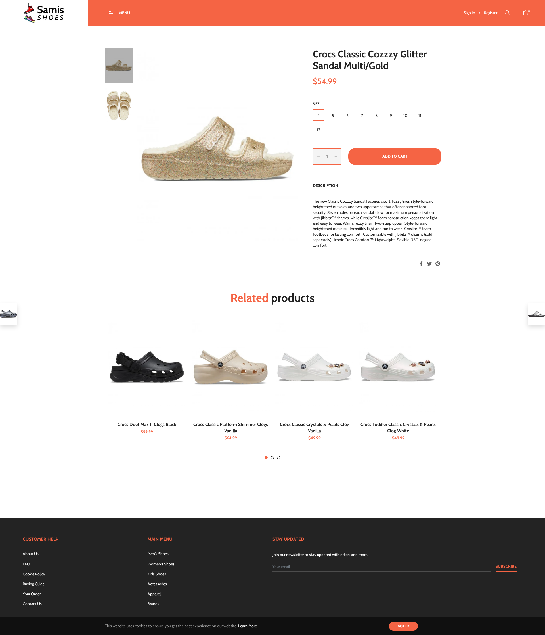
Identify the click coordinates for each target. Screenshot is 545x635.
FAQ (26, 564)
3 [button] (278, 457)
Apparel (154, 593)
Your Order (32, 593)
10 (405, 115)
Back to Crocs (276, 493)
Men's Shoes (158, 553)
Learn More (247, 625)
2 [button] (272, 457)
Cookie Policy (34, 573)
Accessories (157, 583)
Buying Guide (34, 583)
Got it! (403, 626)
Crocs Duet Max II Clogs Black (147, 424)
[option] (147, 385)
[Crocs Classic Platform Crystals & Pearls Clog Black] (8, 314)
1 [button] (266, 457)
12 (318, 129)
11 (419, 115)
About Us (31, 553)
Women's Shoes (161, 564)
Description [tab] (325, 185)
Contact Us (32, 603)
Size (316, 103)
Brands (153, 603)
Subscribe (506, 566)
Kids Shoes (157, 573)
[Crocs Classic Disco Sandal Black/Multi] (536, 314)
